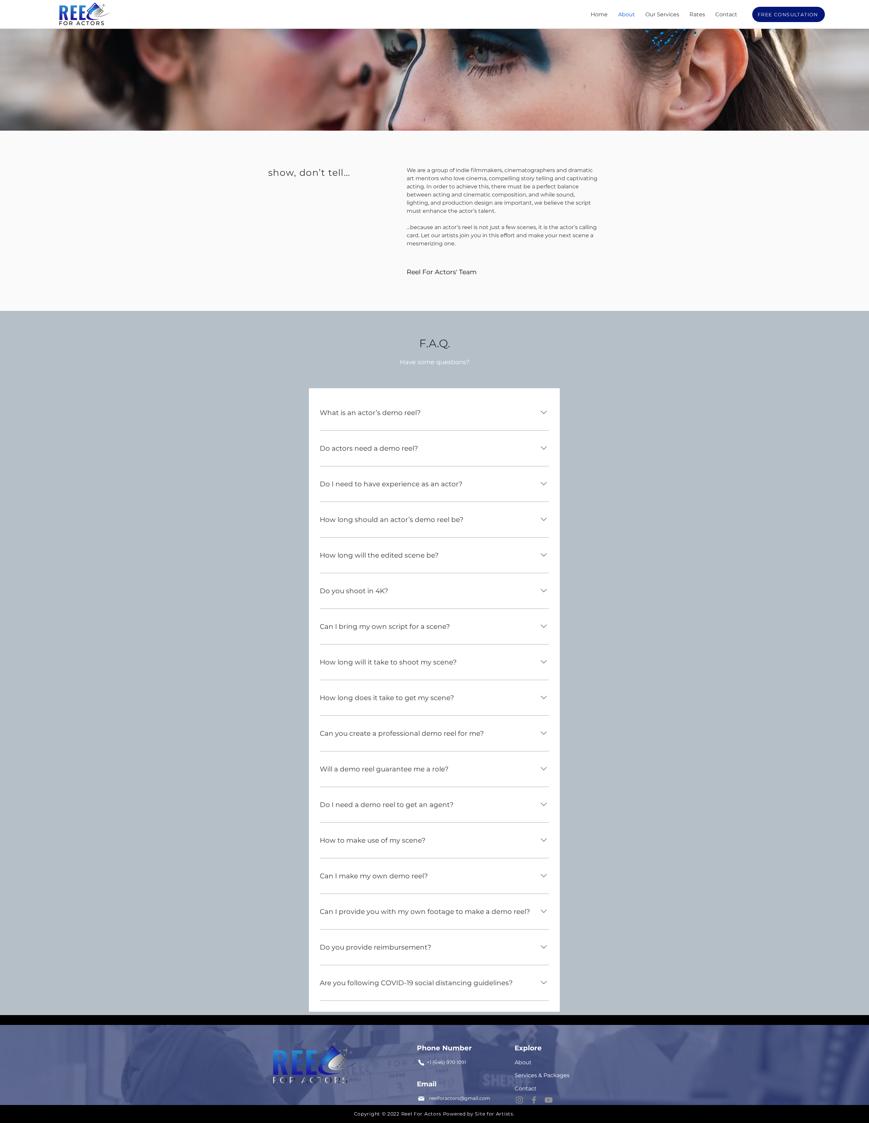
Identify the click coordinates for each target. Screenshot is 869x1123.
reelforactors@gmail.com (459, 1098)
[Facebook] (534, 1100)
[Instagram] (519, 1100)
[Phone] (421, 1062)
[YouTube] (548, 1100)
